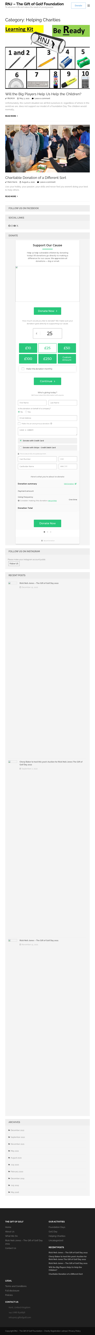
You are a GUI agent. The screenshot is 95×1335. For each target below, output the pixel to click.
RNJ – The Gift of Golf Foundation (34, 4)
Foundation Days (57, 1227)
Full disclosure (12, 1290)
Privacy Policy (75, 1331)
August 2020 (16, 1158)
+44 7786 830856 (17, 1312)
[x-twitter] (17, 226)
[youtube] (14, 226)
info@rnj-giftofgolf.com (20, 1317)
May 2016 (15, 1192)
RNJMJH (11, 98)
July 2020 (15, 1165)
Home (8, 1227)
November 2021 (17, 1144)
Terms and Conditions (16, 1286)
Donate (78, 5)
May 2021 (15, 1151)
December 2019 (17, 1178)
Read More (10, 116)
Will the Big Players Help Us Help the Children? (43, 94)
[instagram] (12, 226)
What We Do (11, 1236)
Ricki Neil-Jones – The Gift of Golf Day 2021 (39, 940)
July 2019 (15, 1185)
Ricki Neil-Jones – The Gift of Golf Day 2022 (39, 583)
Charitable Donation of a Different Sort (35, 178)
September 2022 (18, 1137)
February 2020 (17, 1171)
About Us (9, 1231)
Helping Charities (57, 1236)
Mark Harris (12, 182)
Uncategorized (56, 1240)
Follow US (14, 563)
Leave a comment (42, 98)
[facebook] (9, 226)
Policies (9, 1295)
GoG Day (53, 1231)
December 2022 (17, 1130)
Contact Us (10, 1248)
